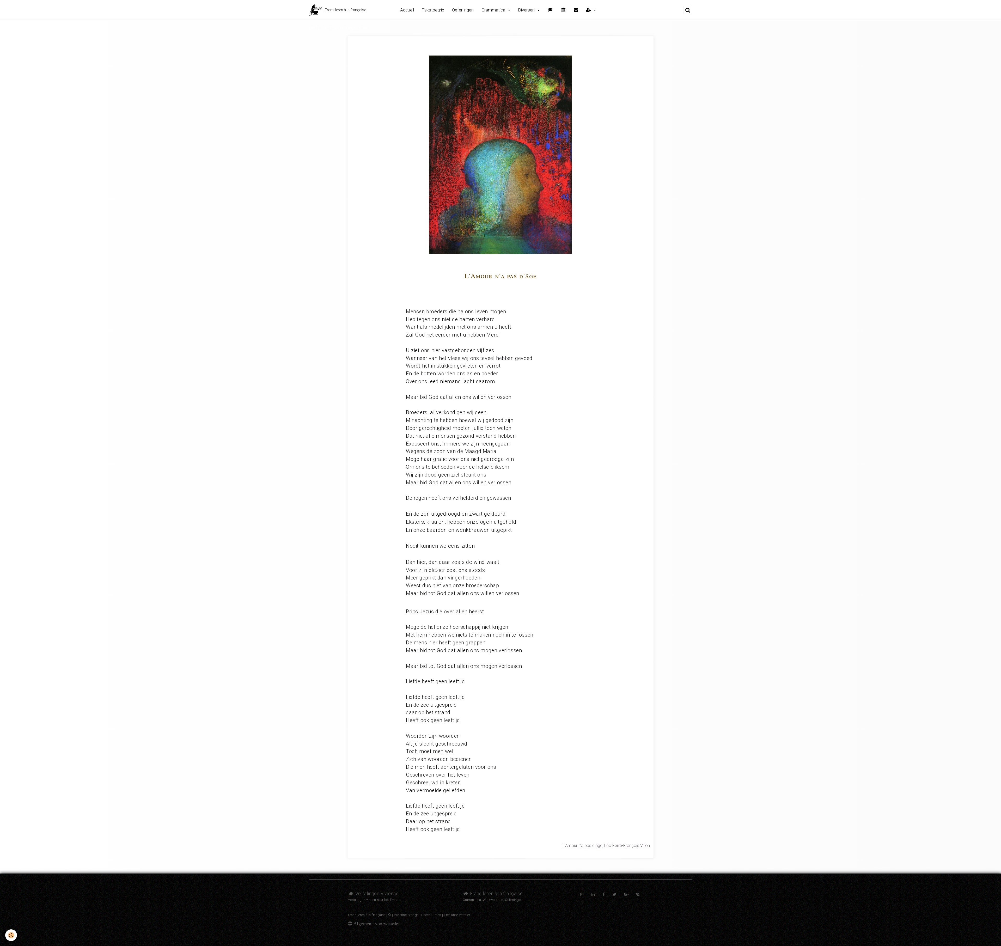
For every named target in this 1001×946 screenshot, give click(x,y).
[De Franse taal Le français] (563, 10)
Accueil (407, 10)
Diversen (527, 10)
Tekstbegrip (433, 10)
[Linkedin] (593, 894)
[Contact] (576, 10)
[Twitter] (614, 894)
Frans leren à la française (496, 893)
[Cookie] (11, 935)
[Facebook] (604, 894)
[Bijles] (550, 10)
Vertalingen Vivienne (376, 893)
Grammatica (493, 10)
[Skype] (637, 894)
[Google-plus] (626, 894)
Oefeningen (463, 10)
